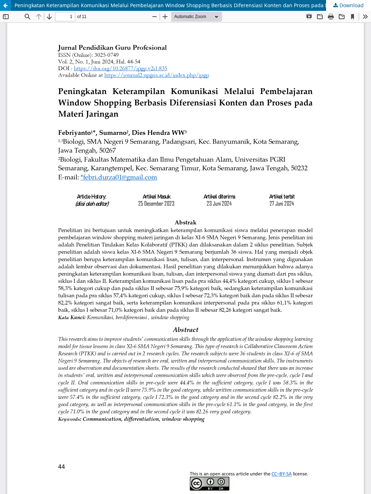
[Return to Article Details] (5, 5)
